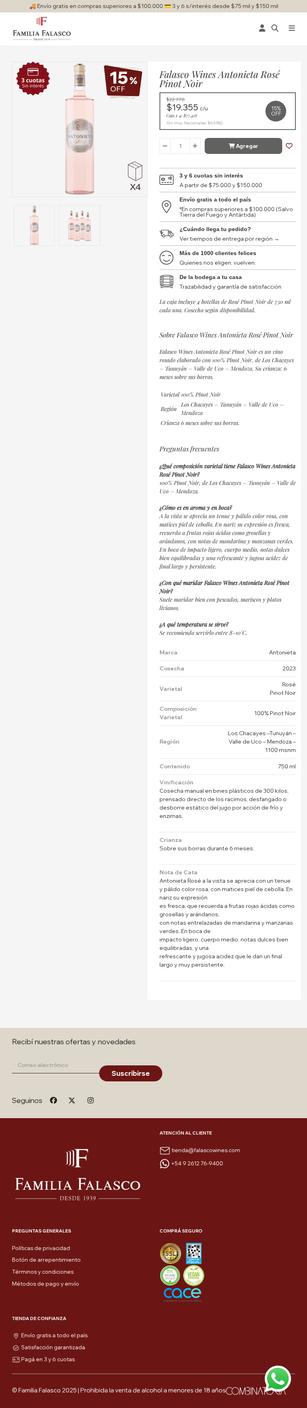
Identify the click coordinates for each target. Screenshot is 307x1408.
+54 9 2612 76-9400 (197, 1163)
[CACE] (182, 1294)
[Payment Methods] (171, 1252)
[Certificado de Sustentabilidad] (171, 1274)
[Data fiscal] (194, 1252)
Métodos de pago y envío (45, 1283)
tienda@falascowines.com (205, 1150)
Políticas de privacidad (41, 1248)
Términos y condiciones (43, 1271)
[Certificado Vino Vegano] (194, 1274)
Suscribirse (131, 1073)
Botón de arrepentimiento (46, 1259)
